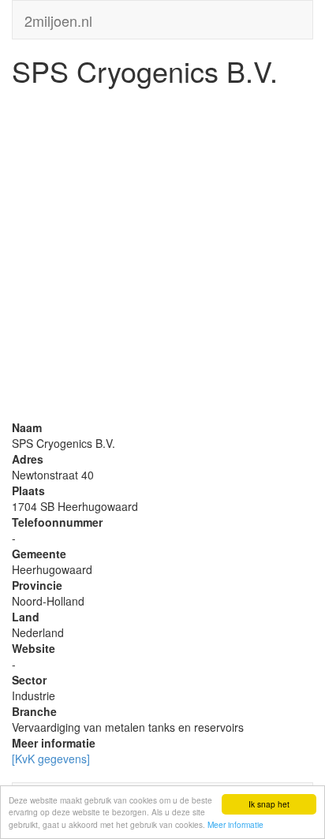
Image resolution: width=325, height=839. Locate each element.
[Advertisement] (162, 257)
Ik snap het (269, 804)
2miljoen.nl (58, 17)
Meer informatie (235, 824)
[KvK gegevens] (51, 758)
